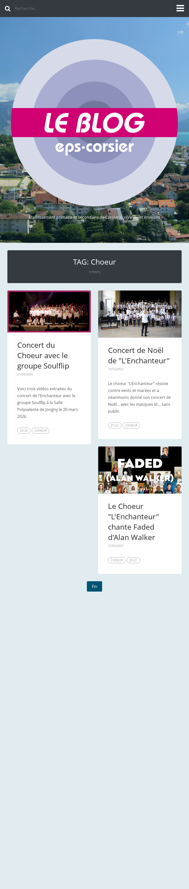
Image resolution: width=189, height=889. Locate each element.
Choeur (40, 430)
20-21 (133, 560)
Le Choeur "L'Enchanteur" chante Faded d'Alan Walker (133, 521)
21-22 (115, 425)
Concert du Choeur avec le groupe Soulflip (43, 355)
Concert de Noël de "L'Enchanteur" (139, 355)
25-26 (24, 430)
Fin (94, 586)
